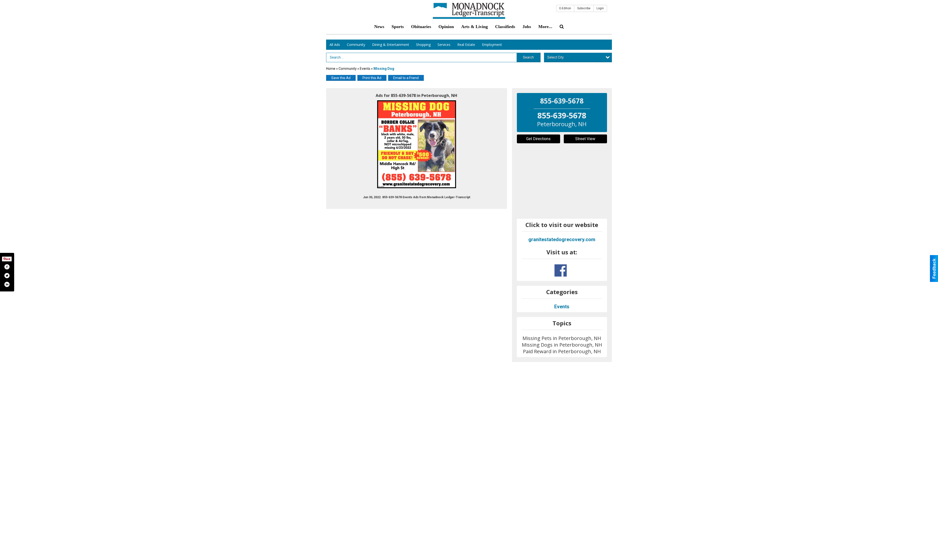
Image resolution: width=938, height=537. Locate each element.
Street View (585, 138)
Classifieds (505, 26)
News (379, 26)
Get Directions (538, 138)
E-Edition (565, 8)
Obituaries (421, 26)
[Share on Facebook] (7, 266)
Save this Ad (341, 78)
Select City (555, 57)
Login (600, 8)
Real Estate (466, 44)
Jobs (526, 26)
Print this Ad (371, 78)
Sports (398, 26)
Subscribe (583, 8)
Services (443, 44)
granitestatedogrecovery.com (561, 239)
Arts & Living (474, 26)
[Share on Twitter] (7, 275)
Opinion (446, 26)
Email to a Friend (406, 78)
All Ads (335, 44)
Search (528, 57)
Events (365, 69)
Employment (492, 44)
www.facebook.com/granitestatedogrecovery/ (560, 270)
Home (330, 69)
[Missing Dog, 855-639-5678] (416, 144)
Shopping (423, 44)
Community (356, 44)
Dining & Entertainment (390, 44)
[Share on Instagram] (7, 284)
